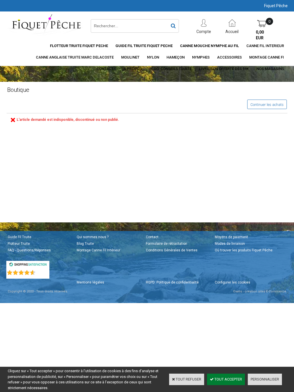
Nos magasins (270, 69)
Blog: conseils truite (170, 69)
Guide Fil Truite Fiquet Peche (144, 46)
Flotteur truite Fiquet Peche (79, 46)
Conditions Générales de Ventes (172, 250)
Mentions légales (90, 282)
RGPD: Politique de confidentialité (172, 282)
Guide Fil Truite (19, 237)
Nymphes (201, 57)
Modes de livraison (230, 244)
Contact (152, 237)
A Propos (132, 69)
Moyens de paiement (231, 237)
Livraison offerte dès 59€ (224, 69)
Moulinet (130, 57)
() (42, 271)
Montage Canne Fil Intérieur (98, 250)
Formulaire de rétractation (166, 244)
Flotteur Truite (19, 244)
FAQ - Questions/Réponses (29, 250)
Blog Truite (85, 244)
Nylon (153, 57)
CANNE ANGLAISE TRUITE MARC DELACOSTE (75, 57)
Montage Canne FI (266, 57)
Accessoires (229, 57)
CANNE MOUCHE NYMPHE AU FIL (209, 46)
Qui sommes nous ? (93, 237)
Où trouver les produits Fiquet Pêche (243, 250)
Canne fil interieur (265, 46)
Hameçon (176, 57)
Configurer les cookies (232, 282)
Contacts (106, 69)
